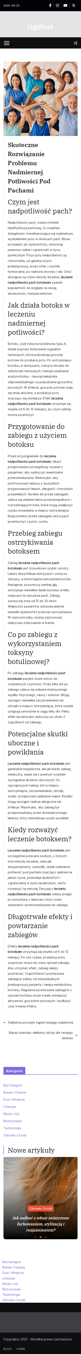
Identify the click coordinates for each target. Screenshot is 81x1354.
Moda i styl (11, 1114)
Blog (7, 1349)
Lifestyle (9, 1106)
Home (21, 1349)
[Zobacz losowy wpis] (75, 43)
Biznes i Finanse (14, 1092)
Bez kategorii (12, 1085)
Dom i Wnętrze (14, 1099)
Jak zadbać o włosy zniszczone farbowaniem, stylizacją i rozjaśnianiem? (40, 1224)
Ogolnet (40, 26)
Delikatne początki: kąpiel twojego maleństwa (40, 1022)
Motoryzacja (12, 1121)
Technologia (12, 1128)
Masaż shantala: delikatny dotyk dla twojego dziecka (41, 1035)
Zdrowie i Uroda (14, 1135)
